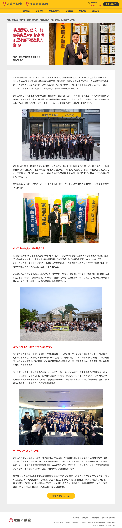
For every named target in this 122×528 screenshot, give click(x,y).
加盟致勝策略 (54, 11)
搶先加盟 (95, 11)
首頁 (9, 20)
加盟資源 (82, 11)
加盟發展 (39, 11)
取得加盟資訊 (111, 4)
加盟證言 (69, 11)
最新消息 (26, 11)
